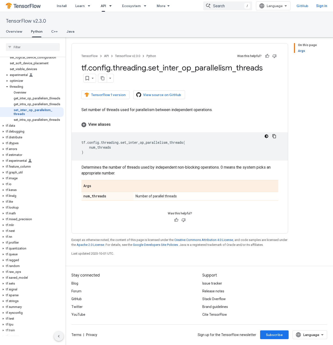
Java (70, 31)
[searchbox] (33, 47)
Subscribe (274, 335)
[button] (32, 75)
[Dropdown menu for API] (112, 6)
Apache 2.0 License (90, 245)
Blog (74, 283)
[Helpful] (267, 56)
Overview (14, 31)
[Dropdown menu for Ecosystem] (146, 6)
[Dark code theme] (266, 136)
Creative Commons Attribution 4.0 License (203, 240)
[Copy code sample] (274, 136)
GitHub (302, 6)
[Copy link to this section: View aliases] (115, 124)
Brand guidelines (215, 307)
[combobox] (227, 5)
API (103, 6)
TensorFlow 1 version (108, 95)
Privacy (91, 335)
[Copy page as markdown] (102, 78)
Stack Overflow (214, 299)
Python (36, 31)
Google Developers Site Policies (155, 245)
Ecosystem (131, 6)
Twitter (77, 307)
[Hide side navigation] (59, 336)
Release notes (213, 291)
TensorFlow (89, 56)
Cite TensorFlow (214, 314)
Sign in (321, 6)
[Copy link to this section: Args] (96, 186)
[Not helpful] (274, 56)
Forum (76, 291)
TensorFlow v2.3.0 (26, 21)
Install (62, 6)
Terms (76, 335)
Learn (80, 6)
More (161, 6)
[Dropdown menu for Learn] (90, 6)
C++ (54, 31)
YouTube (78, 314)
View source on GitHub (162, 95)
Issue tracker (212, 283)
